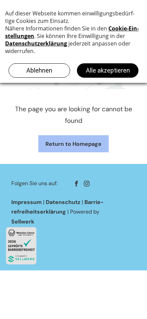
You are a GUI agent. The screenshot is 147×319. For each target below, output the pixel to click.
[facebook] (76, 184)
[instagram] (86, 184)
